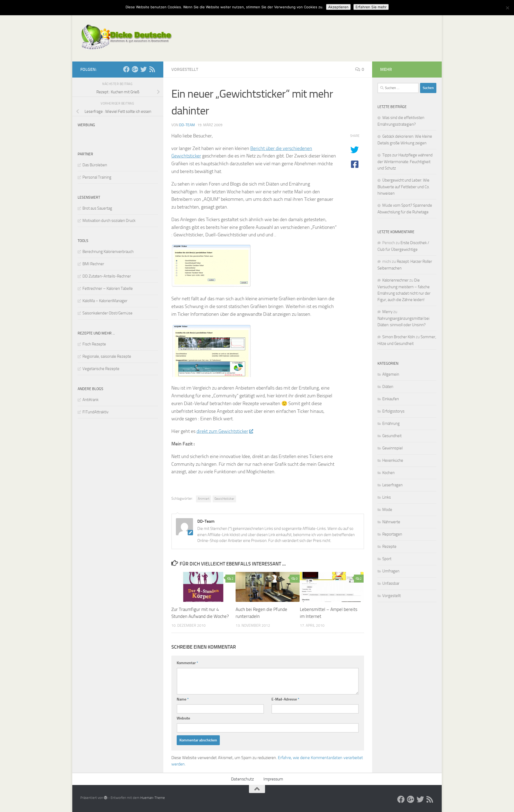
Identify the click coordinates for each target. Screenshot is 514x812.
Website (183, 718)
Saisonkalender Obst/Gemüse (107, 313)
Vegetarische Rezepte (100, 368)
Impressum (273, 779)
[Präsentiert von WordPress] (105, 797)
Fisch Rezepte (94, 344)
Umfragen (390, 571)
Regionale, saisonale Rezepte (106, 356)
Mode (387, 509)
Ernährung (391, 423)
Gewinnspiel (392, 448)
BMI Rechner (93, 263)
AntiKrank (90, 399)
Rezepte (389, 546)
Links (386, 497)
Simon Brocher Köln (398, 336)
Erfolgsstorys (393, 411)
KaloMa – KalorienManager (104, 300)
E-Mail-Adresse (285, 699)
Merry (387, 311)
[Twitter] (143, 69)
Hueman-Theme (152, 798)
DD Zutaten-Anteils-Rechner (106, 276)
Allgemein (390, 374)
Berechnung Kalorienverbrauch (108, 251)
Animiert (203, 499)
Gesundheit (392, 435)
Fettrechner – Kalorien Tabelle (107, 288)
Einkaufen (390, 399)
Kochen (388, 472)
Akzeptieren (338, 7)
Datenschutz (242, 779)
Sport (386, 558)
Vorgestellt (184, 69)
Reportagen (392, 534)
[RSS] (152, 69)
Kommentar (187, 663)
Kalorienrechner (395, 280)
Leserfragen (392, 485)
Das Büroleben (94, 165)
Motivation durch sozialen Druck (108, 220)
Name (183, 699)
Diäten (387, 386)
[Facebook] (126, 69)
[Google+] (135, 69)
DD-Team (187, 125)
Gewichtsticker (224, 499)
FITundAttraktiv (95, 412)
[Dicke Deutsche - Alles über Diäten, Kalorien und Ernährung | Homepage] (126, 37)
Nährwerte (391, 521)
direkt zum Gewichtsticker (222, 431)
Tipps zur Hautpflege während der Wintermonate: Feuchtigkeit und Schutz (405, 162)
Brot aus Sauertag (97, 208)
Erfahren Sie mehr (371, 7)
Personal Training (96, 177)
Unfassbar (390, 583)
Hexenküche (392, 460)
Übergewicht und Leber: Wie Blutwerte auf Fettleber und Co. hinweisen (403, 187)
